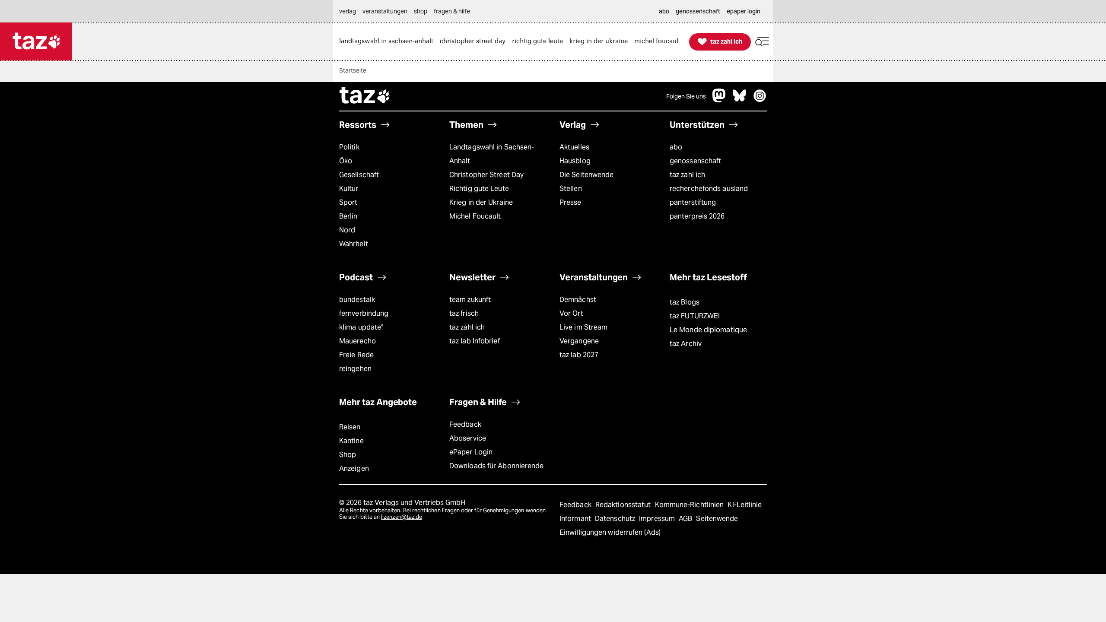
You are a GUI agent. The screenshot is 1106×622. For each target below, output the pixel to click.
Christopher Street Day (486, 174)
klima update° (361, 327)
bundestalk (357, 299)
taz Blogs (684, 302)
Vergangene (579, 341)
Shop (347, 454)
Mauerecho (357, 341)
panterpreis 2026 (697, 216)
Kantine (351, 440)
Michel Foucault (475, 216)
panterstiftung (693, 202)
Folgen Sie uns (686, 96)
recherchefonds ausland (709, 188)
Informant (576, 518)
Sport (348, 202)
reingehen (355, 368)
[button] (762, 41)
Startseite (352, 70)
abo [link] (664, 11)
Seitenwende (717, 518)
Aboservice (467, 438)
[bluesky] (740, 100)
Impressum (658, 518)
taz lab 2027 (578, 354)
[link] (388, 41)
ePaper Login (471, 452)
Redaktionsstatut (624, 504)
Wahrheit (353, 243)
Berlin (348, 216)
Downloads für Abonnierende (496, 465)
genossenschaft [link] (698, 11)
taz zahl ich (687, 174)
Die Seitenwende (586, 174)
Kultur (349, 188)
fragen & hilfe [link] (452, 11)
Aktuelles (574, 147)
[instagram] (760, 100)
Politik (349, 147)
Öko (345, 160)
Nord (347, 230)
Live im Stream (583, 327)
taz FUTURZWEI (695, 316)
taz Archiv (686, 343)
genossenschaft (695, 160)
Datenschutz (616, 518)
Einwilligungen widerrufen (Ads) (610, 532)
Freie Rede (356, 354)
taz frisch (464, 313)
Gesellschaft (359, 174)
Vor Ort (571, 313)
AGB (686, 518)
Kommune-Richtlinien (690, 504)
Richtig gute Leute (479, 188)
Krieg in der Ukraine (481, 202)
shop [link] (420, 11)
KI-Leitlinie (745, 504)
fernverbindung (363, 313)
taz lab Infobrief (474, 341)
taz (365, 96)
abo (676, 147)
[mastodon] (719, 100)
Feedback (465, 424)
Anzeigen (354, 468)
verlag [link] (347, 11)
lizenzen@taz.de (401, 516)
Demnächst (577, 299)
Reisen (350, 427)
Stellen (570, 188)
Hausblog (575, 160)
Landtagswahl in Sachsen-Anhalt (491, 154)
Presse (570, 202)
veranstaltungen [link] (384, 11)
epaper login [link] (743, 11)
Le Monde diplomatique (708, 329)
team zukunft (470, 299)
